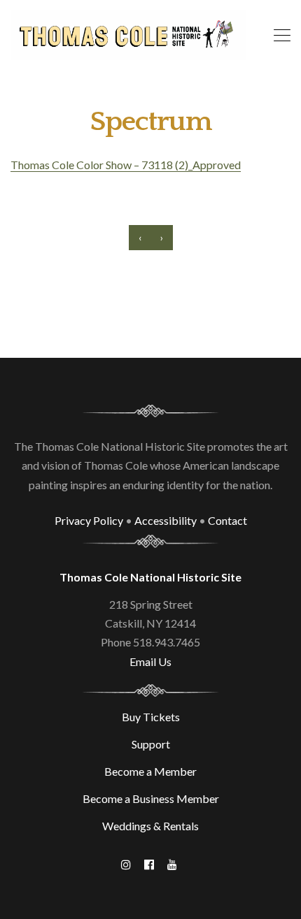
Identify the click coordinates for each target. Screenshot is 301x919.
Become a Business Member (151, 798)
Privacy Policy (89, 520)
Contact (227, 520)
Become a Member (150, 771)
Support (151, 744)
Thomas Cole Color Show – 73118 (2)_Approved (125, 164)
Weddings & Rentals (150, 825)
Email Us (151, 661)
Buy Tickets (151, 716)
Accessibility (165, 520)
